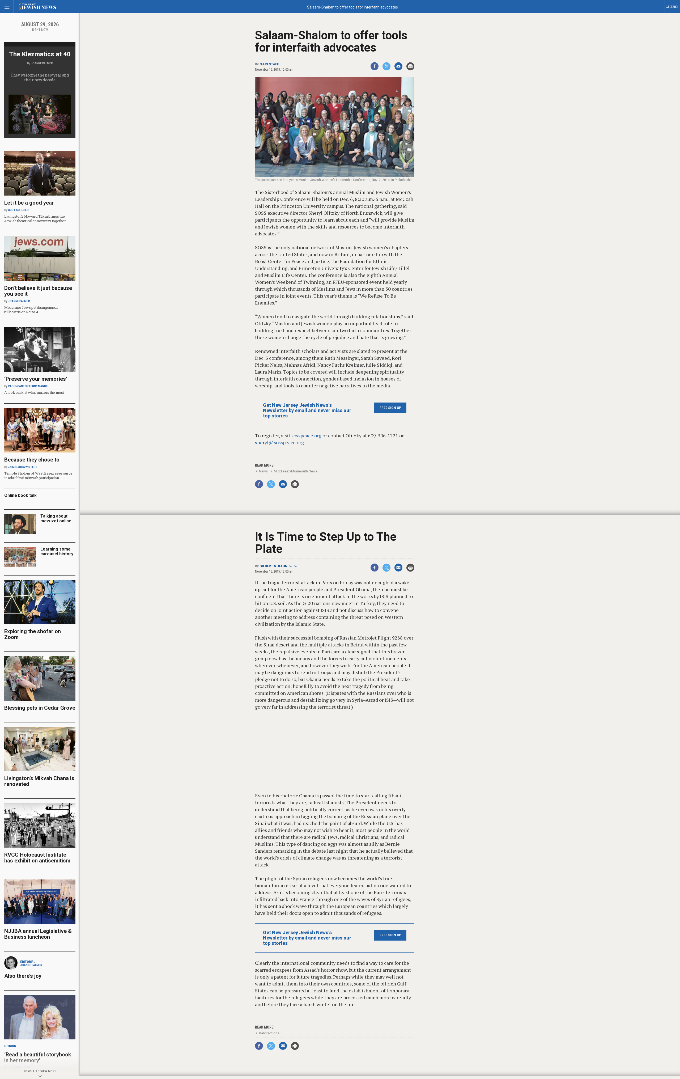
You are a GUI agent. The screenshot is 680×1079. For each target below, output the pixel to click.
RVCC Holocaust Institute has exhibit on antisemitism (37, 858)
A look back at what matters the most (34, 392)
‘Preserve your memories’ (35, 379)
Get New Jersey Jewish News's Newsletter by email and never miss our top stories (307, 410)
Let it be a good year (29, 203)
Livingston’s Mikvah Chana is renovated (39, 781)
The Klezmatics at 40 (40, 54)
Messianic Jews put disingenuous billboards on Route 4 (31, 309)
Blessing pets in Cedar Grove (39, 708)
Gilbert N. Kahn (273, 566)
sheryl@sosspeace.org (279, 442)
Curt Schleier (18, 210)
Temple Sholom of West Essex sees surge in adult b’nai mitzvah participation (38, 475)
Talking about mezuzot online (55, 518)
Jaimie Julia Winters (22, 467)
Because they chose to (32, 459)
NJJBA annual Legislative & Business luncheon (38, 934)
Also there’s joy (22, 976)
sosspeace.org (306, 435)
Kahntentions (269, 1033)
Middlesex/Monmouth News (295, 471)
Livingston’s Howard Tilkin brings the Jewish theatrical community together (35, 218)
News (263, 471)
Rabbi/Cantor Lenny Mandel (28, 386)
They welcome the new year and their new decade (40, 77)
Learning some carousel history (56, 551)
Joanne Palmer (42, 63)
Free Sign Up (390, 408)
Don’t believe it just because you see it (38, 291)
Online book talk (20, 495)
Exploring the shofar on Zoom (32, 634)
